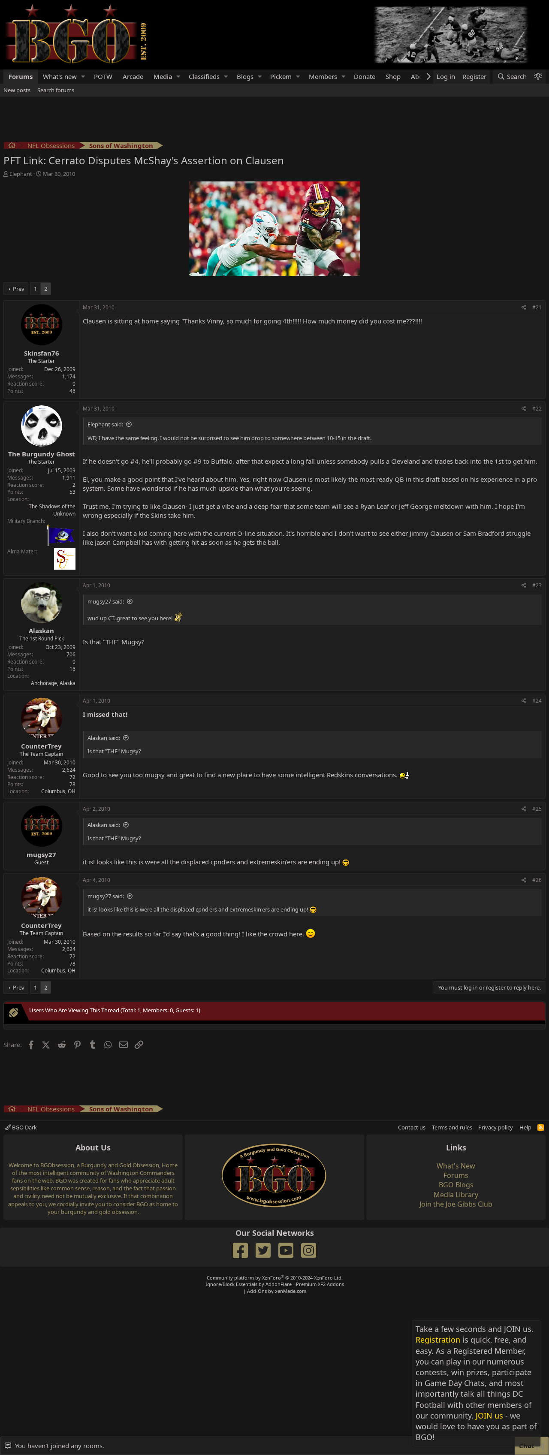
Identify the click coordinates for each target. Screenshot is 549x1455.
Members (323, 76)
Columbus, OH (58, 791)
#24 (537, 700)
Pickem (281, 76)
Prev (18, 289)
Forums (21, 76)
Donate (364, 76)
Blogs (245, 76)
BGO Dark (24, 1127)
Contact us (411, 1127)
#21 (537, 307)
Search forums (55, 90)
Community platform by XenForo (275, 1277)
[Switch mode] (538, 76)
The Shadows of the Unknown (52, 510)
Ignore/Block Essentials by (274, 1284)
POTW (103, 76)
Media (163, 76)
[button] (83, 76)
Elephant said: (105, 424)
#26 (537, 880)
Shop (393, 76)
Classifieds (204, 76)
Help (525, 1127)
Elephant (20, 174)
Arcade (133, 76)
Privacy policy (495, 1127)
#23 (537, 585)
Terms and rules (452, 1127)
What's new (60, 76)
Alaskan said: (103, 738)
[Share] (524, 308)
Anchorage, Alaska (53, 683)
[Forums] (11, 146)
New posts (16, 90)
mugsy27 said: (105, 601)
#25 (537, 808)
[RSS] (541, 1127)
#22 (537, 408)
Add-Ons (257, 1291)
